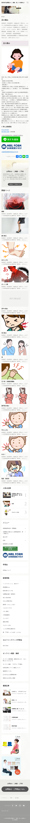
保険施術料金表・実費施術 (22, 693)
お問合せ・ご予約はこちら (15, 789)
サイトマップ (5, 810)
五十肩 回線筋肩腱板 (8, 381)
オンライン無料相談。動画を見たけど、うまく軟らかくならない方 (14, 659)
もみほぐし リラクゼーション (19, 691)
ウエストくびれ (15, 512)
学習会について (7, 570)
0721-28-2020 (5, 129)
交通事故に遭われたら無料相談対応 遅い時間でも (17, 495)
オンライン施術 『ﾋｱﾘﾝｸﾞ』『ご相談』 (13, 664)
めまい (3, 454)
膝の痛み (4, 235)
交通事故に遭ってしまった (18, 708)
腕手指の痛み (5, 405)
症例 (3, 16)
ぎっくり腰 (5, 284)
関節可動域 (14, 726)
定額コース (14, 700)
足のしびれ (5, 260)
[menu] (27, 2)
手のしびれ (5, 430)
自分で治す (5, 645)
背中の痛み (5, 308)
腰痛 (3, 211)
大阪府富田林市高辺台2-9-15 (10, 152)
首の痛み (4, 333)
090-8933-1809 (5, 131)
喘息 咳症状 (5, 478)
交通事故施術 (15, 717)
